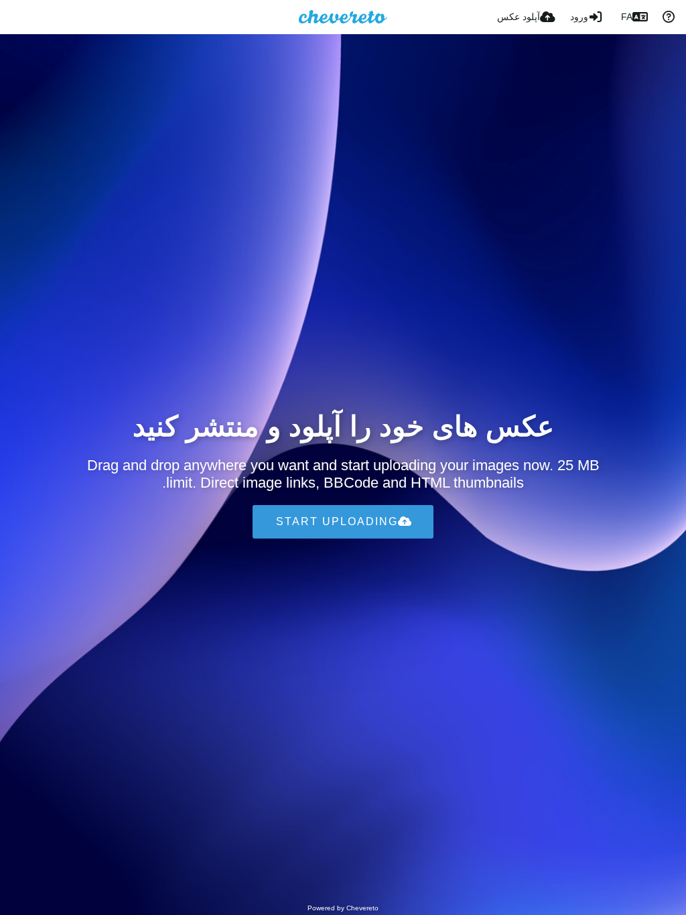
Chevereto (362, 908)
